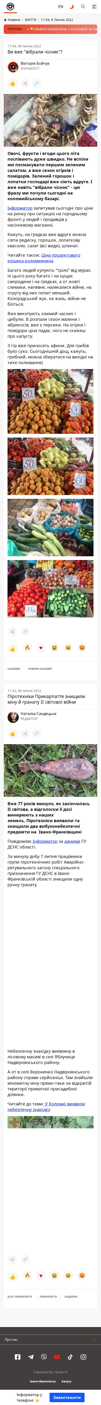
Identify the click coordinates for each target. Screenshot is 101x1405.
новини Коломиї (40, 668)
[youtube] (57, 1357)
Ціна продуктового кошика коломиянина (44, 258)
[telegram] (31, 1357)
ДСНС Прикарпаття (20, 1296)
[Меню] (94, 6)
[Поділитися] (25, 83)
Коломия (14, 668)
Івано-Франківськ (43, 1381)
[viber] (44, 1357)
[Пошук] (83, 6)
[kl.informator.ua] (10, 6)
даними (72, 841)
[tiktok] (70, 1357)
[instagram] (83, 1357)
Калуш (66, 1381)
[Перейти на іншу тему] (72, 6)
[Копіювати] (36, 83)
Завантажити (67, 1397)
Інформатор (20, 208)
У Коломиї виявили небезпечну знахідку (46, 1106)
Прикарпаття (48, 1296)
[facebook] (17, 1357)
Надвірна (71, 1296)
